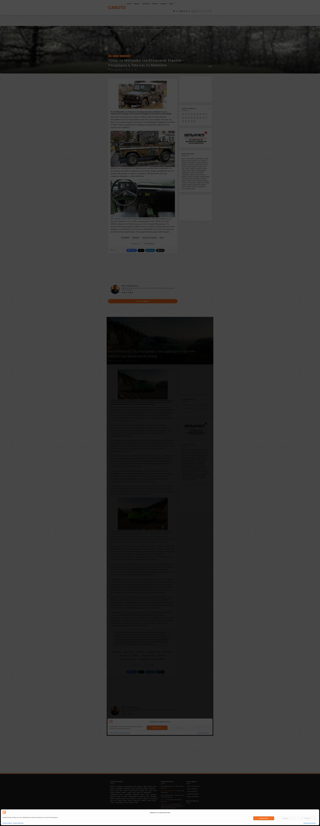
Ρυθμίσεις (307, 818)
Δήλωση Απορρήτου (18, 823)
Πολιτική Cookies (7, 823)
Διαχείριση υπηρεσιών (310, 823)
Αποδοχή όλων (263, 818)
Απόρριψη (285, 818)
